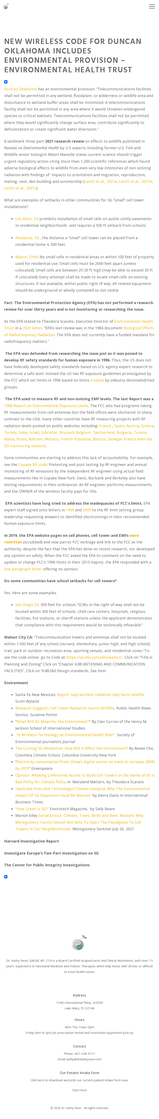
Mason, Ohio (26, 256)
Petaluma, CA (27, 237)
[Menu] (150, 6)
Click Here (79, 1090)
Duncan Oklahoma (20, 88)
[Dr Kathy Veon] (6, 6)
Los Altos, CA (26, 218)
